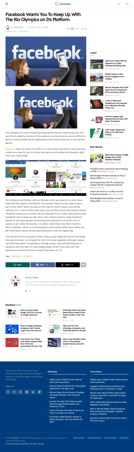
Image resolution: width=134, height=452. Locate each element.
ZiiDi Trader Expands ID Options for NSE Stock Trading (115, 132)
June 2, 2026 (27, 333)
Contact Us (124, 438)
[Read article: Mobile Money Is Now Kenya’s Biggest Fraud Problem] (96, 77)
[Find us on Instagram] (20, 392)
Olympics (27, 256)
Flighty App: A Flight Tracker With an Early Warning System (66, 380)
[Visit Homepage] (62, 4)
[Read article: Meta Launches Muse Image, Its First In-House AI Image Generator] (12, 313)
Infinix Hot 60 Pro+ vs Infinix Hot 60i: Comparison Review (106, 192)
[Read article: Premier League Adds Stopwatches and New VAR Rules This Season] (96, 120)
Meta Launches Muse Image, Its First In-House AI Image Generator (31, 312)
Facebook (10, 149)
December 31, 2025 (113, 163)
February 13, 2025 (110, 201)
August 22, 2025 (116, 194)
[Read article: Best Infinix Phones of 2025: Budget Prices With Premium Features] (96, 158)
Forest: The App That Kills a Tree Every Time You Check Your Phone (67, 411)
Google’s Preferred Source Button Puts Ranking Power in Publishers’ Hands (107, 387)
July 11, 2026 (69, 320)
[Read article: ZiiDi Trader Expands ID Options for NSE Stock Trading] (96, 133)
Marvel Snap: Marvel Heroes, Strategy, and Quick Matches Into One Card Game (67, 395)
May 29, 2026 (69, 333)
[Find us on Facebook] (7, 392)
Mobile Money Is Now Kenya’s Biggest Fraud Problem (114, 76)
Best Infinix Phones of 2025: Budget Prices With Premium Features (116, 157)
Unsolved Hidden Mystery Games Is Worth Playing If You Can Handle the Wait (66, 419)
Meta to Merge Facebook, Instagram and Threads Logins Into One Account (31, 328)
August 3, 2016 (34, 27)
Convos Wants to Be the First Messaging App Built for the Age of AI (67, 387)
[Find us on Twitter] (14, 392)
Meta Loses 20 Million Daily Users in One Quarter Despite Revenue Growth (74, 341)
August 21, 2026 (112, 138)
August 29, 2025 (97, 188)
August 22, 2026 (112, 124)
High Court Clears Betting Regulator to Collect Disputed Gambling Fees (116, 63)
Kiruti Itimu (18, 27)
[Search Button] (127, 4)
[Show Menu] (6, 4)
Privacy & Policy (110, 438)
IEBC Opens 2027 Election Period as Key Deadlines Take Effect (108, 403)
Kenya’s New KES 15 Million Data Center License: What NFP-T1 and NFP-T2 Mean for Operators (108, 395)
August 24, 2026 (112, 69)
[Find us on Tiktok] (39, 392)
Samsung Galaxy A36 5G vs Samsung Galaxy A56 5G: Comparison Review (106, 183)
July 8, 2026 (26, 318)
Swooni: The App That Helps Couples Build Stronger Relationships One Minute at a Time (66, 404)
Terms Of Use (79, 438)
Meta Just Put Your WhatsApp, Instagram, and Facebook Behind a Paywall (74, 328)
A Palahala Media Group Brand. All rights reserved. (25, 444)
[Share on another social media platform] (83, 264)
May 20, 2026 (27, 349)
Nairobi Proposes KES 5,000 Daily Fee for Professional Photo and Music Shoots (116, 89)
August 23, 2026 (112, 111)
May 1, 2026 (68, 347)
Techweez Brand (94, 438)
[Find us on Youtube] (26, 392)
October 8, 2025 (110, 178)
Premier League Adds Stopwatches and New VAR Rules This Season (116, 118)
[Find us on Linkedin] (33, 392)
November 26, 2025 (106, 171)
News (45, 27)
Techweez (15, 438)
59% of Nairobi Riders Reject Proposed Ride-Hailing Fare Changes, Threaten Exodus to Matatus (107, 411)
